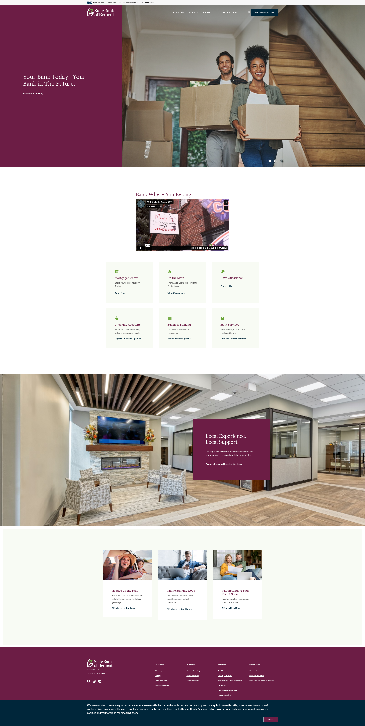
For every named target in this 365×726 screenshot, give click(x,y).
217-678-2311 (99, 673)
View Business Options (179, 338)
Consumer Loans (161, 680)
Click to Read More (232, 608)
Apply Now (120, 293)
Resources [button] (223, 12)
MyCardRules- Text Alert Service (230, 680)
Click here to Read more (124, 608)
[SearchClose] (249, 12)
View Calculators (176, 293)
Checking (158, 671)
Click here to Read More (179, 609)
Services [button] (208, 12)
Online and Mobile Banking (227, 690)
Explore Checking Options (128, 338)
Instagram (94, 681)
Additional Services (162, 685)
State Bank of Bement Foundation (261, 680)
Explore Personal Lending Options (224, 464)
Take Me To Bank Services (233, 338)
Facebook (88, 681)
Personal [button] (179, 12)
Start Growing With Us (35, 90)
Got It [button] (271, 720)
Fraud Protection (224, 695)
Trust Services (223, 671)
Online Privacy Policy (219, 709)
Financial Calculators (256, 676)
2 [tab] (276, 161)
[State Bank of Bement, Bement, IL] (100, 12)
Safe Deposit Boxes (225, 676)
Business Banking (192, 676)
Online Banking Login (264, 12)
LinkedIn (99, 681)
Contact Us (226, 286)
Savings (158, 676)
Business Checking (193, 671)
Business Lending (192, 680)
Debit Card (222, 685)
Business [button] (193, 12)
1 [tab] (274, 161)
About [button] (237, 12)
